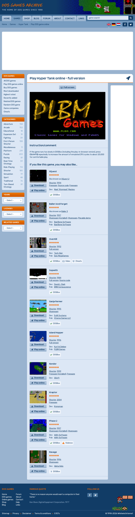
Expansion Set (13, 134)
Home (7, 18)
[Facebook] (125, 24)
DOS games (8, 489)
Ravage (53, 452)
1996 (59, 340)
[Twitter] (130, 24)
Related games (11, 222)
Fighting (13, 138)
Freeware (53, 185)
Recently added (10, 98)
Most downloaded (11, 91)
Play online (39, 190)
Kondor (53, 363)
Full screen (69, 87)
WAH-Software (60, 435)
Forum (46, 18)
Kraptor (53, 392)
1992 (59, 246)
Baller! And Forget (58, 203)
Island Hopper (56, 332)
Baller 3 (64, 211)
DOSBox (56, 195)
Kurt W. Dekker (60, 347)
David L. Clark (59, 284)
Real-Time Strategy (13, 162)
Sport (13, 177)
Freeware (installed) (57, 374)
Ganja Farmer (55, 301)
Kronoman (58, 406)
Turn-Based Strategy (13, 185)
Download (39, 185)
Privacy (16, 513)
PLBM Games (59, 349)
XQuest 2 (65, 179)
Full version (54, 249)
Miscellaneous (13, 147)
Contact (70, 18)
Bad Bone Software (62, 222)
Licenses (8, 208)
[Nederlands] (118, 24)
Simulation (13, 174)
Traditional (13, 181)
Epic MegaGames (61, 256)
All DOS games (10, 81)
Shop (27, 18)
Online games (7, 500)
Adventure (13, 124)
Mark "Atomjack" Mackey (64, 189)
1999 (59, 371)
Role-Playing (13, 167)
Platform (13, 151)
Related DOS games (12, 101)
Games (17, 18)
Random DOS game (12, 105)
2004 (59, 400)
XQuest (53, 171)
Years (7, 194)
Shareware (72, 218)
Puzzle (13, 154)
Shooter (52, 183)
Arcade (13, 127)
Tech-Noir (58, 253)
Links (81, 18)
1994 (59, 183)
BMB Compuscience (62, 287)
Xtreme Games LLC (62, 318)
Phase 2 (53, 420)
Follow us (93, 489)
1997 (59, 215)
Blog (36, 18)
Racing (13, 158)
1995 (59, 309)
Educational (13, 131)
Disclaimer (26, 513)
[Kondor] (95, 7)
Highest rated (9, 94)
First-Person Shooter (13, 142)
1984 (59, 278)
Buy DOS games (10, 88)
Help (18, 502)
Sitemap (5, 513)
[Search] (130, 18)
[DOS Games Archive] (22, 6)
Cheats (7, 112)
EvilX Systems (60, 315)
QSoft (56, 378)
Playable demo (84, 218)
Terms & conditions (43, 513)
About (57, 18)
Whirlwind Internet (125, 513)
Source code (63, 185)
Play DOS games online (13, 84)
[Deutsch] (113, 24)
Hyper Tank (23, 24)
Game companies (11, 108)
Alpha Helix (58, 466)
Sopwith (53, 270)
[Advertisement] (67, 50)
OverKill (53, 239)
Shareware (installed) (58, 218)
